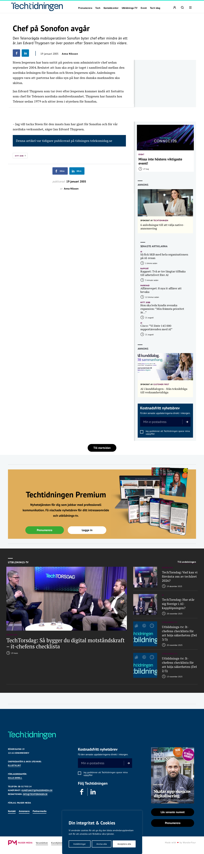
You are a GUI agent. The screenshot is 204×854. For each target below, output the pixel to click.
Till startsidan (102, 448)
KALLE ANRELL (15, 778)
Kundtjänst (57, 843)
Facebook (82, 792)
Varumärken (42, 843)
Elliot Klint (14, 765)
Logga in (87, 530)
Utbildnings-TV (130, 8)
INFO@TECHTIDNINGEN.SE (35, 794)
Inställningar (79, 843)
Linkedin (93, 792)
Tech (97, 8)
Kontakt (12, 811)
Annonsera (24, 811)
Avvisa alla (101, 843)
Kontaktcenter (111, 8)
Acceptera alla (124, 843)
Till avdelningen (187, 561)
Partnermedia (39, 811)
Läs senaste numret (173, 812)
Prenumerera (85, 8)
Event (144, 8)
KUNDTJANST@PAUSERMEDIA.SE (37, 790)
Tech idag (155, 8)
